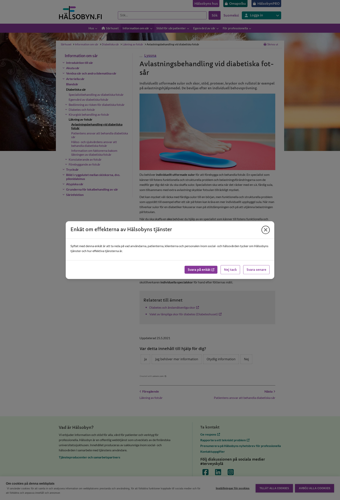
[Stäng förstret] (266, 230)
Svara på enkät (199, 270)
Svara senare (256, 270)
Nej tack (230, 270)
